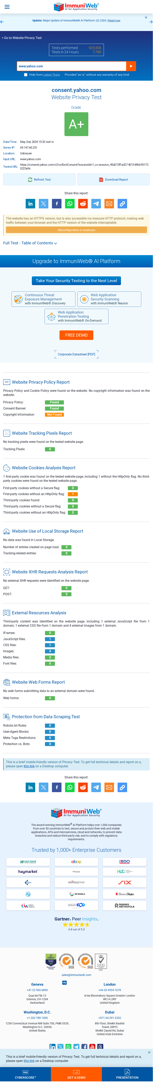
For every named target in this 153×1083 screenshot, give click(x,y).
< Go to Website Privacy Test (22, 38)
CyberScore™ (25, 1077)
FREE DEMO (76, 335)
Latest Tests (51, 74)
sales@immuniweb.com (76, 975)
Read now (114, 20)
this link (29, 1061)
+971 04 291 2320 (109, 1017)
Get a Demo (76, 1077)
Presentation (127, 1077)
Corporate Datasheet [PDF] (76, 354)
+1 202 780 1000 (37, 1017)
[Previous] (2, 22)
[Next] (151, 22)
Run (131, 66)
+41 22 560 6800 (37, 990)
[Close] (146, 17)
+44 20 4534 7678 (109, 990)
